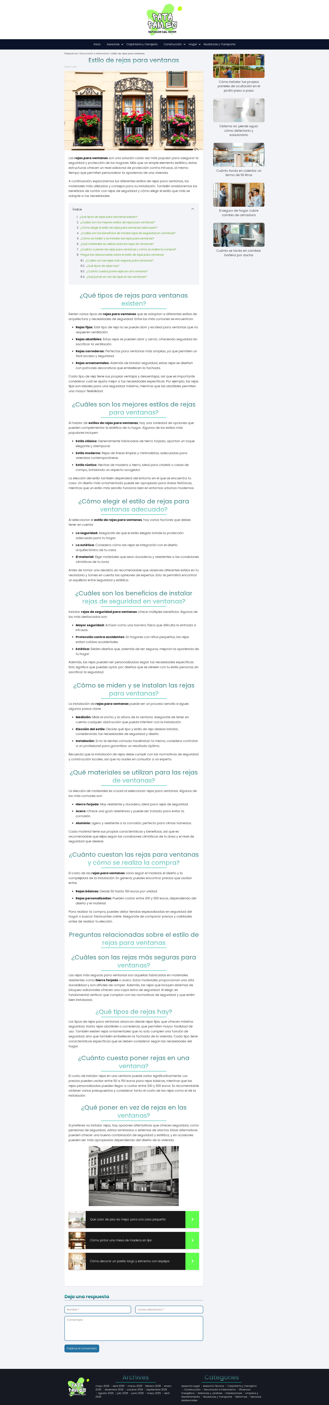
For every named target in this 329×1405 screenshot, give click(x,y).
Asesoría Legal (190, 1386)
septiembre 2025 (156, 1389)
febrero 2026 (153, 1386)
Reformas (241, 1396)
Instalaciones (234, 1393)
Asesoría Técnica (213, 1386)
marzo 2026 (135, 1386)
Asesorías (113, 44)
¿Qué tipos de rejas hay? (102, 266)
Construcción (173, 44)
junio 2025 (137, 1393)
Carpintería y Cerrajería (141, 44)
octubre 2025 (135, 1389)
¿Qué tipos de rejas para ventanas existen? (108, 217)
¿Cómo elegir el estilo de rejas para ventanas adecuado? (118, 228)
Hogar (193, 44)
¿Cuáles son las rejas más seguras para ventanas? (120, 261)
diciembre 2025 (114, 1389)
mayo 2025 (154, 1393)
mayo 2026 (102, 1386)
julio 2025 (122, 1393)
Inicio (97, 44)
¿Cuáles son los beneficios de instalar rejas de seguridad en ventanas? (128, 233)
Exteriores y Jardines (210, 1393)
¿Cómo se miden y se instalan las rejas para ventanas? (117, 238)
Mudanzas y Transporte (219, 44)
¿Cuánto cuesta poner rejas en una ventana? (117, 271)
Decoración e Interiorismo (220, 1389)
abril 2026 (118, 1386)
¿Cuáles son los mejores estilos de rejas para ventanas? (117, 222)
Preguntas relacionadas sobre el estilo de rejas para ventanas (122, 255)
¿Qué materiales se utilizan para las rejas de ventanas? (117, 244)
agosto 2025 (106, 1393)
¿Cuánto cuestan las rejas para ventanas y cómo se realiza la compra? (128, 249)
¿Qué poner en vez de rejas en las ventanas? (117, 277)
